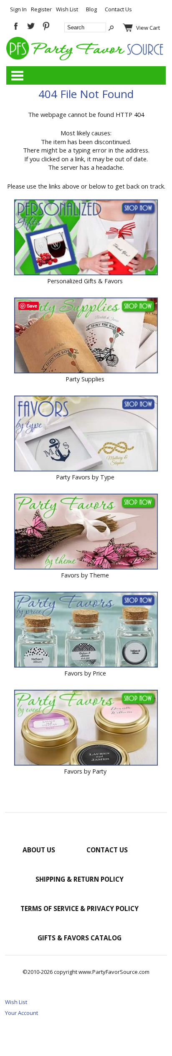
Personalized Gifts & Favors (85, 281)
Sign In (18, 9)
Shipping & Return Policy (79, 879)
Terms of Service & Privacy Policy (79, 908)
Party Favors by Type (85, 477)
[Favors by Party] (86, 728)
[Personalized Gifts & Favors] (86, 238)
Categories (17, 75)
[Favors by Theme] (86, 532)
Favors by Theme (85, 575)
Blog (91, 9)
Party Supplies (85, 379)
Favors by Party (85, 771)
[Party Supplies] (86, 336)
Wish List (67, 9)
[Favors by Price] (86, 630)
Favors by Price (85, 673)
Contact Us (118, 9)
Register (41, 9)
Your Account (21, 1013)
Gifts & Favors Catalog (79, 937)
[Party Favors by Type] (86, 434)
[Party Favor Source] (86, 58)
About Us (39, 849)
